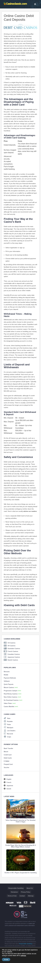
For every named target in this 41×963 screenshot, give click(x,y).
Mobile (6, 675)
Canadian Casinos (14, 654)
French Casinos (13, 651)
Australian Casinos (14, 648)
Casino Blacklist (11, 706)
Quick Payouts (8, 684)
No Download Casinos (13, 700)
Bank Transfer (8, 748)
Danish (9, 789)
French (9, 782)
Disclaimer (14, 892)
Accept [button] (6, 959)
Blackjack (10, 727)
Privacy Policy (25, 892)
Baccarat (10, 734)
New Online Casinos (12, 697)
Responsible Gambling (15, 888)
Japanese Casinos (14, 657)
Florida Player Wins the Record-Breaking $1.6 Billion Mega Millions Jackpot (20, 846)
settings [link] (23, 956)
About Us (30, 888)
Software (7, 681)
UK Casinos (11, 645)
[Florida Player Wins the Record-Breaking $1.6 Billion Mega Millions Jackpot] (20, 833)
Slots (8, 718)
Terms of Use (12, 896)
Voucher (6, 767)
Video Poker (10, 703)
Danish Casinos (13, 660)
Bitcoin (6, 751)
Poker (9, 724)
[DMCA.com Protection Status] (25, 906)
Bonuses (7, 671)
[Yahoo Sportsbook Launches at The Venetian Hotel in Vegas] (20, 808)
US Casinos (11, 643)
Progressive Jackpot (12, 690)
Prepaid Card (8, 764)
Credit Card (7, 755)
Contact (22, 896)
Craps (9, 737)
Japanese (10, 785)
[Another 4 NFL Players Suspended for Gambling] (20, 860)
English (9, 779)
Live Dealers (11, 730)
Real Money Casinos (12, 694)
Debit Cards (8, 758)
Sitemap (30, 896)
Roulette (10, 721)
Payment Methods (10, 678)
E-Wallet (6, 761)
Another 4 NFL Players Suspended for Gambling (21, 872)
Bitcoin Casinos (11, 687)
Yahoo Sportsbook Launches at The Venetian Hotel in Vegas (20, 821)
